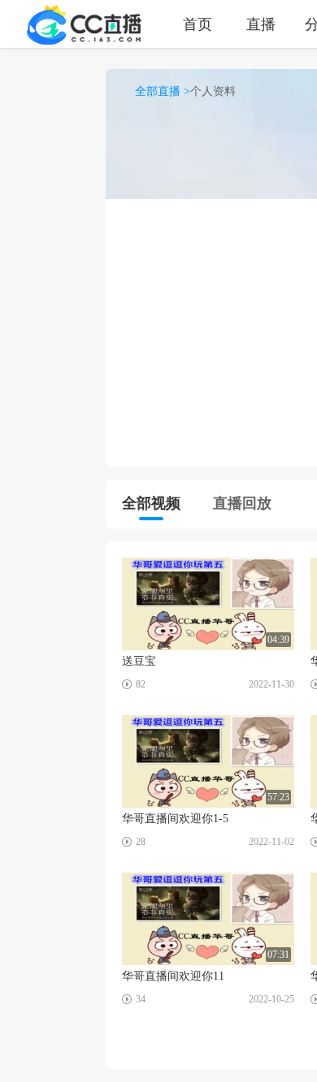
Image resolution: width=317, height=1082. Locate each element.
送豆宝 (139, 661)
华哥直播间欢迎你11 (173, 976)
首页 (197, 23)
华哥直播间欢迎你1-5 (175, 819)
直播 (261, 23)
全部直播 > (162, 91)
